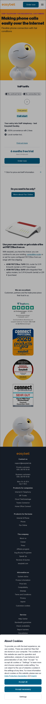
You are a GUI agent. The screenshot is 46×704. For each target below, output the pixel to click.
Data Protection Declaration (15, 676)
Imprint (34, 676)
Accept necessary (23, 689)
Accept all (23, 682)
